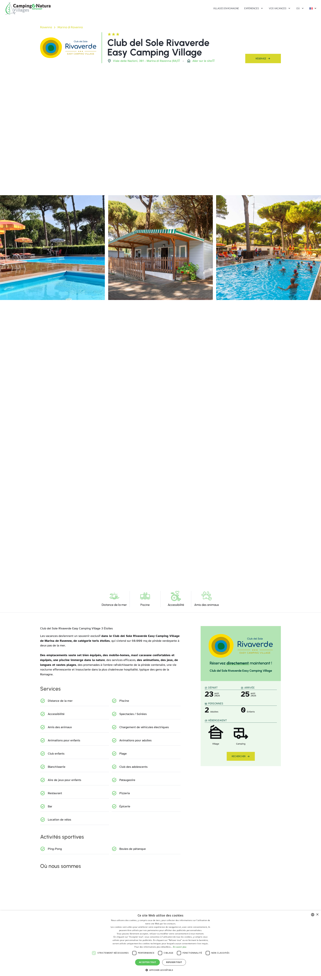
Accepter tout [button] (147, 962)
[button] (160, 970)
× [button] (317, 914)
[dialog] (160, 943)
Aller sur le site (202, 61)
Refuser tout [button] (174, 962)
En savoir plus (180, 946)
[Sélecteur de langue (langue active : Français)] (313, 8)
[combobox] (312, 914)
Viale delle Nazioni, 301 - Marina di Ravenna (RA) (145, 61)
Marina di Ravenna (70, 27)
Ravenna (46, 27)
